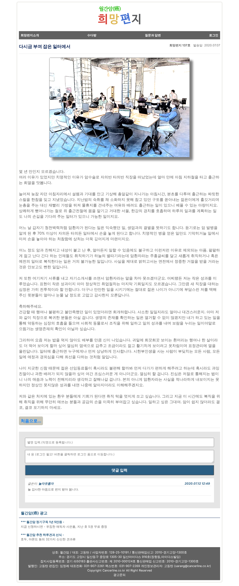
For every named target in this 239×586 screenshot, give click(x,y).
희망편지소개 (30, 35)
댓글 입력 (119, 470)
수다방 (91, 35)
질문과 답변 (153, 35)
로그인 (213, 35)
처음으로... (31, 420)
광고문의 (119, 575)
